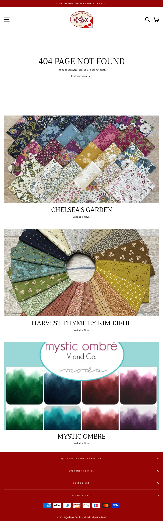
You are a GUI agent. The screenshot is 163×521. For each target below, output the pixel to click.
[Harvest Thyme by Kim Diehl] (81, 272)
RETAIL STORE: (81, 495)
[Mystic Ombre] (81, 386)
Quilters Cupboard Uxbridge (81, 458)
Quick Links (81, 483)
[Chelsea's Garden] (81, 159)
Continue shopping (81, 75)
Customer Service (81, 471)
